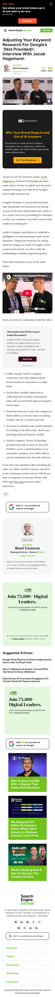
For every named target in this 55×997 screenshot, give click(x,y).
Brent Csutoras (20, 68)
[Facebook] (33, 922)
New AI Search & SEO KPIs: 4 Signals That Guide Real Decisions (25, 784)
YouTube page (16, 481)
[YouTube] (27, 922)
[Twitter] (39, 922)
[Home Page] (19, 30)
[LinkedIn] (21, 922)
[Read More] (27, 806)
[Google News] (15, 922)
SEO (5, 494)
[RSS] (36, 928)
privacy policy (19, 639)
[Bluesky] (18, 928)
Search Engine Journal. (27, 990)
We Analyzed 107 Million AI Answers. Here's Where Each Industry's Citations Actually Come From (25, 828)
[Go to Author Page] (6, 68)
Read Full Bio (27, 540)
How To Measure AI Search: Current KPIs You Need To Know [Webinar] (25, 670)
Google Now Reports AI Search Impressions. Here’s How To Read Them (27, 661)
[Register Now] (27, 764)
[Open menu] (5, 30)
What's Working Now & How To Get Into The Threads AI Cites (26, 873)
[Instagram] (24, 928)
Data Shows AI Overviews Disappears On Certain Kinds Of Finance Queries (25, 680)
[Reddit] (30, 928)
